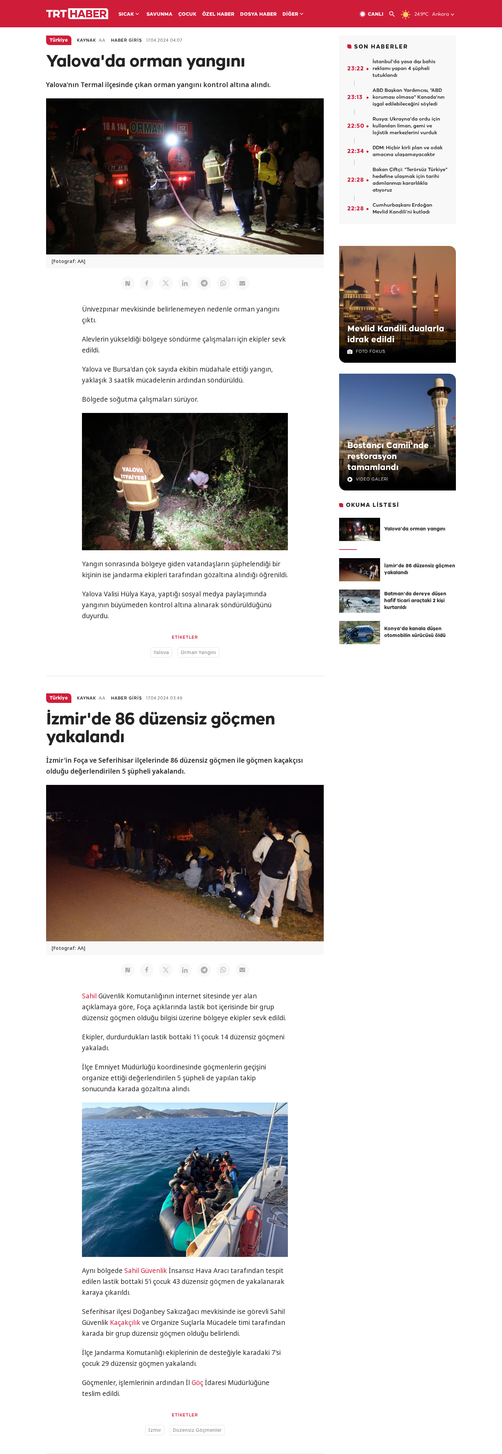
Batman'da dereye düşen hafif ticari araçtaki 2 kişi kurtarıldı (415, 601)
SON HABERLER (381, 47)
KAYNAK (86, 40)
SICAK (126, 14)
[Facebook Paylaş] (147, 283)
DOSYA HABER (258, 14)
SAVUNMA (159, 14)
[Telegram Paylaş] (204, 283)
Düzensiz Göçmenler (197, 1430)
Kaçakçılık (125, 1322)
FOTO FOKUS (370, 351)
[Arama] (395, 14)
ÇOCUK (187, 14)
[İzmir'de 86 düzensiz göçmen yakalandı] (359, 569)
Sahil (89, 996)
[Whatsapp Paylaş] (223, 283)
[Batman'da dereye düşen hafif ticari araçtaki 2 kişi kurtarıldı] (359, 601)
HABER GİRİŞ (126, 40)
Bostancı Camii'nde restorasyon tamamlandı (388, 456)
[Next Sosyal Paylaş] (128, 283)
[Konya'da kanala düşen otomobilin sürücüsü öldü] (359, 632)
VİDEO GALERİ (372, 479)
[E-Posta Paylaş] (242, 283)
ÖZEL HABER (218, 14)
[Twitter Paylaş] (166, 283)
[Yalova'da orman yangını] (359, 529)
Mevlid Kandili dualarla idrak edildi (395, 334)
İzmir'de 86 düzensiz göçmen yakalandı (419, 570)
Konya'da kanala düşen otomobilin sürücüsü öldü (415, 632)
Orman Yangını (198, 652)
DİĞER (290, 14)
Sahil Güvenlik (145, 1270)
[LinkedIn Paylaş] (185, 283)
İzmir (154, 1430)
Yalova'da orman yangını (414, 529)
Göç (197, 1382)
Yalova (161, 652)
